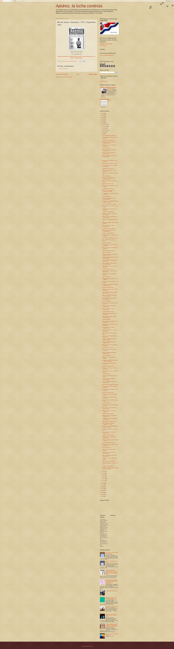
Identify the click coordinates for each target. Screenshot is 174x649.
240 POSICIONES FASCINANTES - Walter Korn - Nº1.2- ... (109, 143)
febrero (103, 478)
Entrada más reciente (61, 74)
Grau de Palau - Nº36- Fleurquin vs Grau (110, 237)
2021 (102, 122)
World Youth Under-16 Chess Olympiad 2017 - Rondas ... (109, 293)
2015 (102, 492)
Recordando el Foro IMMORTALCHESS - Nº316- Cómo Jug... (110, 285)
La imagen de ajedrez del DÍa (108, 366)
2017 (102, 488)
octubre (104, 128)
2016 (102, 490)
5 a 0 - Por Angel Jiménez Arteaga (109, 204)
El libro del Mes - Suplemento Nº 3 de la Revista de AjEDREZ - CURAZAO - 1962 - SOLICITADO (111, 582)
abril (103, 475)
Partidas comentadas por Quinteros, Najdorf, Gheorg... (109, 353)
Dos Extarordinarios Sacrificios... (111, 89)
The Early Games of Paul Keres (108, 250)
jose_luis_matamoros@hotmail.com (107, 55)
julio (103, 133)
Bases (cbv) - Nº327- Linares (107, 183)
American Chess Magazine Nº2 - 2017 (109, 163)
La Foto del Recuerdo (106, 147)
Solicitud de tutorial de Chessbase (109, 442)
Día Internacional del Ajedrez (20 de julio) (110, 384)
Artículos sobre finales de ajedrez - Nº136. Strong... (109, 306)
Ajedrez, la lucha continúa (79, 6)
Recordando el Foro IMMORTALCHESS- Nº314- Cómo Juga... (110, 427)
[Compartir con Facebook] (83, 61)
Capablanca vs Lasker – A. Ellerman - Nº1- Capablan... (109, 214)
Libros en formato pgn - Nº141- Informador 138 (108, 309)
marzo (103, 476)
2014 (102, 494)
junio (103, 471)
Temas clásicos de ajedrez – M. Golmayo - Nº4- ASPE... (108, 191)
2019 (102, 485)
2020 (102, 483)
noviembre (104, 126)
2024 (102, 117)
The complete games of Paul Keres (109, 135)
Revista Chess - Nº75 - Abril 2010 (108, 461)
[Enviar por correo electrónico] (79, 61)
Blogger (91, 646)
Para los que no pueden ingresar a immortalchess (111, 553)
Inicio (78, 74)
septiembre (104, 130)
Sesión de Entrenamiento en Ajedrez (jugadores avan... (109, 317)
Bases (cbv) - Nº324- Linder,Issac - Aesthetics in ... (109, 411)
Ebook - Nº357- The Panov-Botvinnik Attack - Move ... (109, 408)
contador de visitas (103, 81)
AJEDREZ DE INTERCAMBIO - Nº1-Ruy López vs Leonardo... (110, 468)
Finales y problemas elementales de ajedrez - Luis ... (109, 433)
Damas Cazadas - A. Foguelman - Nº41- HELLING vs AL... (110, 322)
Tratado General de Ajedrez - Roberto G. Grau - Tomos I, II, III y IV (111, 615)
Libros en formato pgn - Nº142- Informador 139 (108, 226)
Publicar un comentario (63, 68)
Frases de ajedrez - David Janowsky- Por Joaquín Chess (109, 264)
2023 (102, 119)
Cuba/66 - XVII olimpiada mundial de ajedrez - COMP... (109, 339)
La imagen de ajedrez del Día (108, 140)
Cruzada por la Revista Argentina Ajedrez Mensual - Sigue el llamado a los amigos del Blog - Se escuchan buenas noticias (111, 572)
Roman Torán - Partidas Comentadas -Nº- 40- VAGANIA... (109, 296)
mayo (103, 473)
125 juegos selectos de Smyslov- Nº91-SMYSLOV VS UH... (110, 255)
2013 (102, 496)
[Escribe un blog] (81, 61)
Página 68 (109, 100)
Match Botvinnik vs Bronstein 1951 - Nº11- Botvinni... (109, 437)
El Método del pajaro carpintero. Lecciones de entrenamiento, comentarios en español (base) (111, 625)
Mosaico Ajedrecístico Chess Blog (108, 87)
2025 (102, 115)
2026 (102, 113)
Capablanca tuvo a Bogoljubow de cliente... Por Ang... (108, 178)
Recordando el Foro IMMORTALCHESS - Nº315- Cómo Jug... (110, 361)
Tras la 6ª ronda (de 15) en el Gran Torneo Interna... (109, 150)
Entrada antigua (93, 74)
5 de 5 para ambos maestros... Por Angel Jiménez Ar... (109, 199)
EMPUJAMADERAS (105, 99)
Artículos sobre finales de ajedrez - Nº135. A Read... (109, 379)
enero (103, 480)
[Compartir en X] (82, 61)
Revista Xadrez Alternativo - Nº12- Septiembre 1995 (109, 231)
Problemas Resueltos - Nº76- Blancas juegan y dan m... (109, 416)
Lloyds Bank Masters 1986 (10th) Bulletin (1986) (110, 598)
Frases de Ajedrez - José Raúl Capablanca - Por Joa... (108, 424)
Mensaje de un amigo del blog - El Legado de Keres (108, 342)
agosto (103, 131)
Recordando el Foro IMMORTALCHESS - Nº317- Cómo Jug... (110, 202)
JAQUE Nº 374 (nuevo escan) (111, 606)
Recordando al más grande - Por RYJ (109, 421)
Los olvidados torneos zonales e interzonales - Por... (108, 328)
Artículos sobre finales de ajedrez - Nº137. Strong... (109, 153)
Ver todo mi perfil (103, 45)
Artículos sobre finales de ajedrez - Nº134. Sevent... (109, 453)
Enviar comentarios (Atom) (66, 76)
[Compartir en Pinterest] (85, 61)
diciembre (104, 124)
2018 (102, 486)
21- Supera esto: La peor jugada (108, 228)
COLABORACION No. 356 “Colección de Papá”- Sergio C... (110, 258)
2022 (102, 120)
